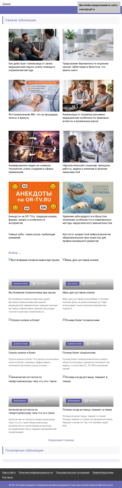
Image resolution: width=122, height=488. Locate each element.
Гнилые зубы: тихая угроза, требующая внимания (32, 236)
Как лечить (73, 283)
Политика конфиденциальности (36, 472)
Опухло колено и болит (22, 352)
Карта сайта (9, 472)
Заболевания (20, 401)
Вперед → (15, 252)
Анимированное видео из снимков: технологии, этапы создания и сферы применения (31, 169)
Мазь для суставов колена (79, 292)
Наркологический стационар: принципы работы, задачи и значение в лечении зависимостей (86, 169)
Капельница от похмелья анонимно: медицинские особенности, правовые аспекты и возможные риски (86, 118)
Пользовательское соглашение (72, 472)
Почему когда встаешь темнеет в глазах (87, 409)
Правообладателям (103, 472)
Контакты (7, 477)
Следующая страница (61, 440)
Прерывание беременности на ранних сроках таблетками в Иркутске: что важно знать (85, 67)
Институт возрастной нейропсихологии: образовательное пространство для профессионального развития (87, 237)
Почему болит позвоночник (79, 352)
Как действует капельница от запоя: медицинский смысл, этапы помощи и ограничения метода (32, 67)
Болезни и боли (21, 283)
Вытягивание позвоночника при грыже (32, 292)
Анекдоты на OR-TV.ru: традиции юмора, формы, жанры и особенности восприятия (33, 220)
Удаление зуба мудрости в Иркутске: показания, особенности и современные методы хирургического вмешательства (87, 220)
